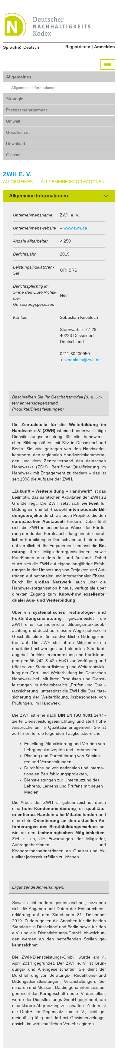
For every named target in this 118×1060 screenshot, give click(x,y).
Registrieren (77, 46)
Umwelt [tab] (13, 121)
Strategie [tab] (14, 98)
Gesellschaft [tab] (18, 132)
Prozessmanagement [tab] (26, 109)
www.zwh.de (75, 228)
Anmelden (104, 46)
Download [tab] (15, 143)
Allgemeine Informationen (33, 88)
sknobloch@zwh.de (82, 359)
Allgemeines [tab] (18, 76)
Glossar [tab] (13, 154)
